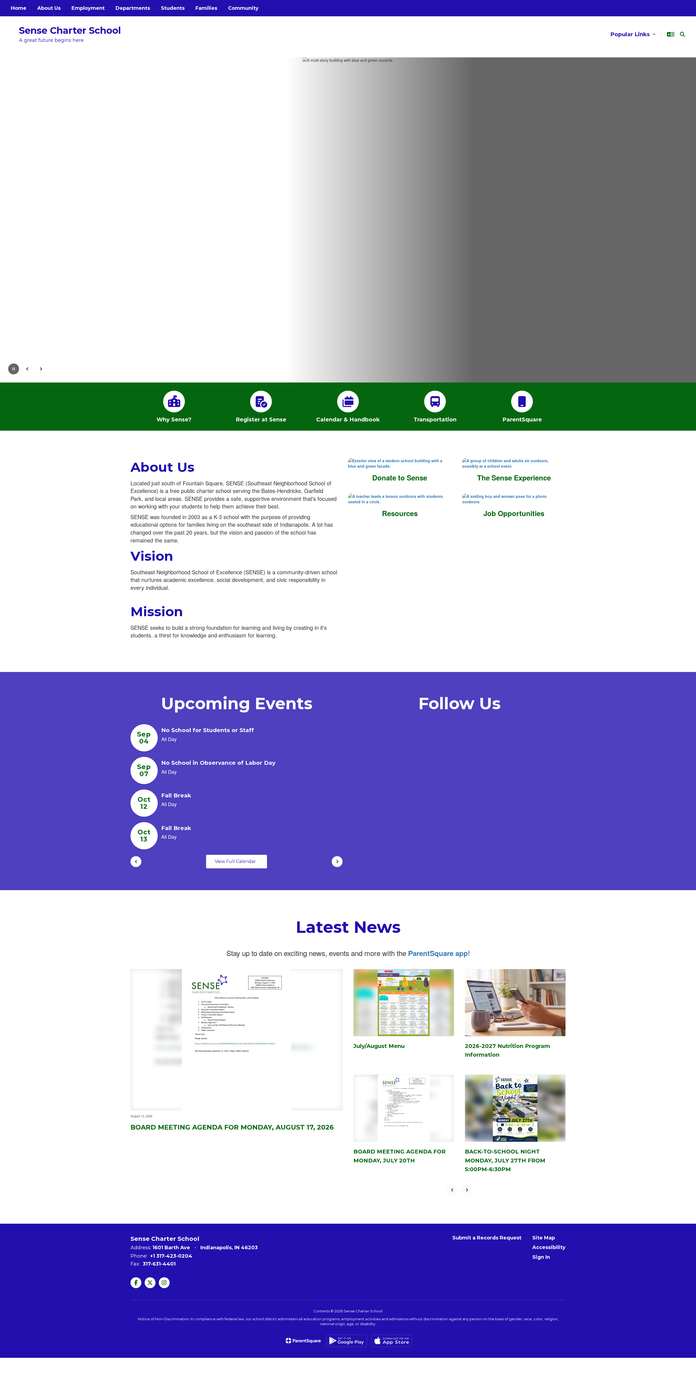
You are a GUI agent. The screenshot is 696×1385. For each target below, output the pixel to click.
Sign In (541, 1257)
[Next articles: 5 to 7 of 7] (466, 1190)
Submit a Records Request (486, 1238)
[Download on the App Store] (391, 1341)
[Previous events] (135, 861)
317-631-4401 (159, 1264)
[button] (633, 34)
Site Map (543, 1238)
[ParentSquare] (303, 1341)
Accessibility (549, 1247)
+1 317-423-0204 (171, 1256)
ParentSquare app (438, 953)
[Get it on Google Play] (346, 1341)
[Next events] (337, 861)
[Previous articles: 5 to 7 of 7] (452, 1190)
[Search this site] (682, 34)
